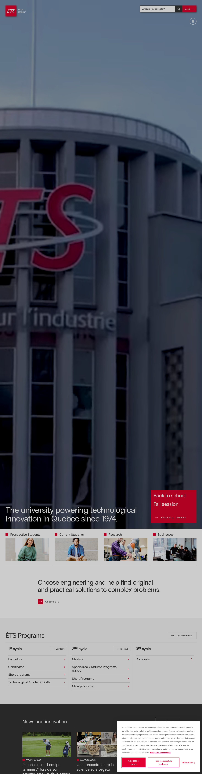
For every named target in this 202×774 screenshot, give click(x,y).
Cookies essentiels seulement (164, 762)
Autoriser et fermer (133, 762)
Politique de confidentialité (160, 752)
